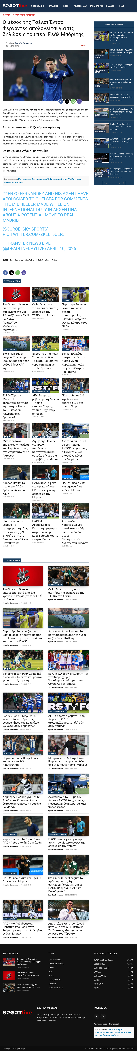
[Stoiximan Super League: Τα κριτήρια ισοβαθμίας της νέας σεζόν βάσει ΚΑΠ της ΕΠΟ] (16, 343)
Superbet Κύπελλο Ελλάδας (15, 391)
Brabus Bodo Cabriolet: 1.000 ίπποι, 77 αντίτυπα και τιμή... (120, 126)
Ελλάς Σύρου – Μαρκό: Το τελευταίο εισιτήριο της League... (121, 171)
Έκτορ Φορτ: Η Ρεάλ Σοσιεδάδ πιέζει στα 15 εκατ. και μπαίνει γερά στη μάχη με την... (23, 677)
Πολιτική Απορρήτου (126, 1048)
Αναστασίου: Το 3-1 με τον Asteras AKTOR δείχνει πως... (121, 141)
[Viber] (79, 101)
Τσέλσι (54, 260)
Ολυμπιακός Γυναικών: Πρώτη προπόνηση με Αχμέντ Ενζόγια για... (29, 961)
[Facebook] (61, 101)
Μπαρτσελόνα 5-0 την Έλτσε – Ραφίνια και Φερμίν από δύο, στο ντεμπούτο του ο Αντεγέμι (16, 448)
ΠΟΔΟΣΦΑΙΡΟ (37, 6)
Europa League (39, 300)
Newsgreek (114, 1024)
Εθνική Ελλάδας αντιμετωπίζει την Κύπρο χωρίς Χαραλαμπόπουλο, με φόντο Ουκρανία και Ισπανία (68, 678)
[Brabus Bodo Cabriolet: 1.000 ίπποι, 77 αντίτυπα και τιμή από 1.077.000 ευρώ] (101, 128)
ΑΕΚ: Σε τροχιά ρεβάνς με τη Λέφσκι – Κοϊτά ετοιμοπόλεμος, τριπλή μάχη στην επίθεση (66, 721)
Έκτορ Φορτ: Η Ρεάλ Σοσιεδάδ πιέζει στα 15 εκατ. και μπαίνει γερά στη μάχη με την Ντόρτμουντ (45, 361)
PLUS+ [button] (122, 6)
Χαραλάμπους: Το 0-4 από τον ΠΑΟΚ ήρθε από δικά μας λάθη (22, 841)
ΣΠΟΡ (65, 6)
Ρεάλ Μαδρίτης (43, 260)
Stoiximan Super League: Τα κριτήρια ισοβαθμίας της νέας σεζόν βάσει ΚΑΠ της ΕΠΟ (16, 361)
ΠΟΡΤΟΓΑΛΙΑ (68, 391)
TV (4, 300)
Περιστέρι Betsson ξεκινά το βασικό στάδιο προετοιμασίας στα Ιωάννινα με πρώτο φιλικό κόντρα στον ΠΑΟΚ (74, 315)
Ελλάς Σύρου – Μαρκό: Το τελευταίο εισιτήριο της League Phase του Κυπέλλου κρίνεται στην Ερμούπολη (15, 406)
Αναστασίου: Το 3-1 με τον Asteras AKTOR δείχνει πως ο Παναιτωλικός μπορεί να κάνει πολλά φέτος (67, 802)
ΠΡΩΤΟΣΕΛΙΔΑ (80, 6)
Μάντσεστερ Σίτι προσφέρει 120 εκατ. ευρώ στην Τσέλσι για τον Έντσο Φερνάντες (113, 1032)
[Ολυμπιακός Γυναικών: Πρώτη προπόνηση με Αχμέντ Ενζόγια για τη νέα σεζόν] (9, 962)
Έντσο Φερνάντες (16, 260)
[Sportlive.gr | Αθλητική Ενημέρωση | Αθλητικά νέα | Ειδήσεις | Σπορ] (17, 1012)
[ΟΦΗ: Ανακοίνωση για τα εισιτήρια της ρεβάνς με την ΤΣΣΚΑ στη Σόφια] (45, 294)
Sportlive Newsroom (23, 43)
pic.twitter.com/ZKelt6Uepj (34, 234)
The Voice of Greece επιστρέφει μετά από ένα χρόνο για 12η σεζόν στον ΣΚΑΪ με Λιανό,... (22, 594)
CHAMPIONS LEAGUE (41, 391)
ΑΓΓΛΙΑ (6, 15)
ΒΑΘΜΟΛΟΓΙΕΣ (96, 6)
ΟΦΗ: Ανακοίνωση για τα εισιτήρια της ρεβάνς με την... (120, 82)
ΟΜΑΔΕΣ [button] (110, 6)
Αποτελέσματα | (101, 1024)
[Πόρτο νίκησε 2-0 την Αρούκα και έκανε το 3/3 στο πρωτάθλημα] (75, 385)
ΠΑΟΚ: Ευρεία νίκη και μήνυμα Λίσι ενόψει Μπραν (73, 486)
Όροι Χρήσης (112, 1048)
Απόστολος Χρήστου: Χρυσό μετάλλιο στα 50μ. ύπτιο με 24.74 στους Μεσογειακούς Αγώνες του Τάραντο (75, 532)
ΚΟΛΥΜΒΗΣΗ (68, 517)
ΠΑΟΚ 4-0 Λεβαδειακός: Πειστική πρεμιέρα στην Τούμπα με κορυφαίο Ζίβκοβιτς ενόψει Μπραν (23, 928)
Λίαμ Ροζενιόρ (30, 260)
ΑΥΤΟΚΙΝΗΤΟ (100, 131)
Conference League (41, 479)
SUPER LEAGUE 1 (10, 349)
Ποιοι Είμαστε (89, 1048)
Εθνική (98, 161)
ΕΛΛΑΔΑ (66, 300)
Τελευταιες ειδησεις (24, 15)
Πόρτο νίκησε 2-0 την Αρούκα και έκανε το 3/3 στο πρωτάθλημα (21, 761)
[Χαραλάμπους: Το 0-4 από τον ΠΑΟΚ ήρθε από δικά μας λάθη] (16, 472)
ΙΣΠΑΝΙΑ (36, 349)
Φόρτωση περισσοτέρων (113, 183)
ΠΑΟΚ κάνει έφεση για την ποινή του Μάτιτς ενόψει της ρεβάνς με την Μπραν (44, 490)
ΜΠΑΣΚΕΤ (53, 6)
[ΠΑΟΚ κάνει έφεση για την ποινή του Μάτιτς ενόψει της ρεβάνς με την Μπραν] (45, 472)
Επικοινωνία (100, 1048)
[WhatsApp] (73, 101)
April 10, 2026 (61, 248)
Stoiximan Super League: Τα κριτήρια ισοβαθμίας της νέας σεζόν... (121, 111)
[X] (67, 101)
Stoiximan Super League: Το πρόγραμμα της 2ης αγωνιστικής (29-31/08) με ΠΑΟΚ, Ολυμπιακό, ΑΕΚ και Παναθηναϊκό (15, 532)
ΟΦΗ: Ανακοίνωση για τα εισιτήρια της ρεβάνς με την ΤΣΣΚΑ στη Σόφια (66, 593)
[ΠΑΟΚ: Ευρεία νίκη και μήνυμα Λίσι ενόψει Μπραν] (75, 472)
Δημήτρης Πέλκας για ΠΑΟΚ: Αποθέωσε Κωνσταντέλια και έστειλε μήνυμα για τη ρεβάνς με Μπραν (22, 802)
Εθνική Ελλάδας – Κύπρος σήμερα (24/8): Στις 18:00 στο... (121, 156)
